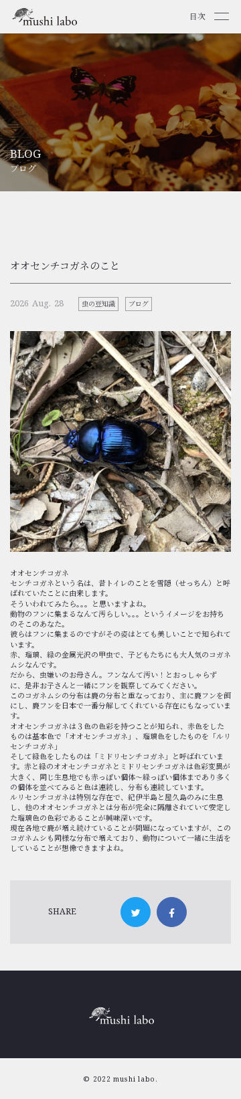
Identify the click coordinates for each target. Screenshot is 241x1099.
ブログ (139, 303)
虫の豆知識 (98, 303)
